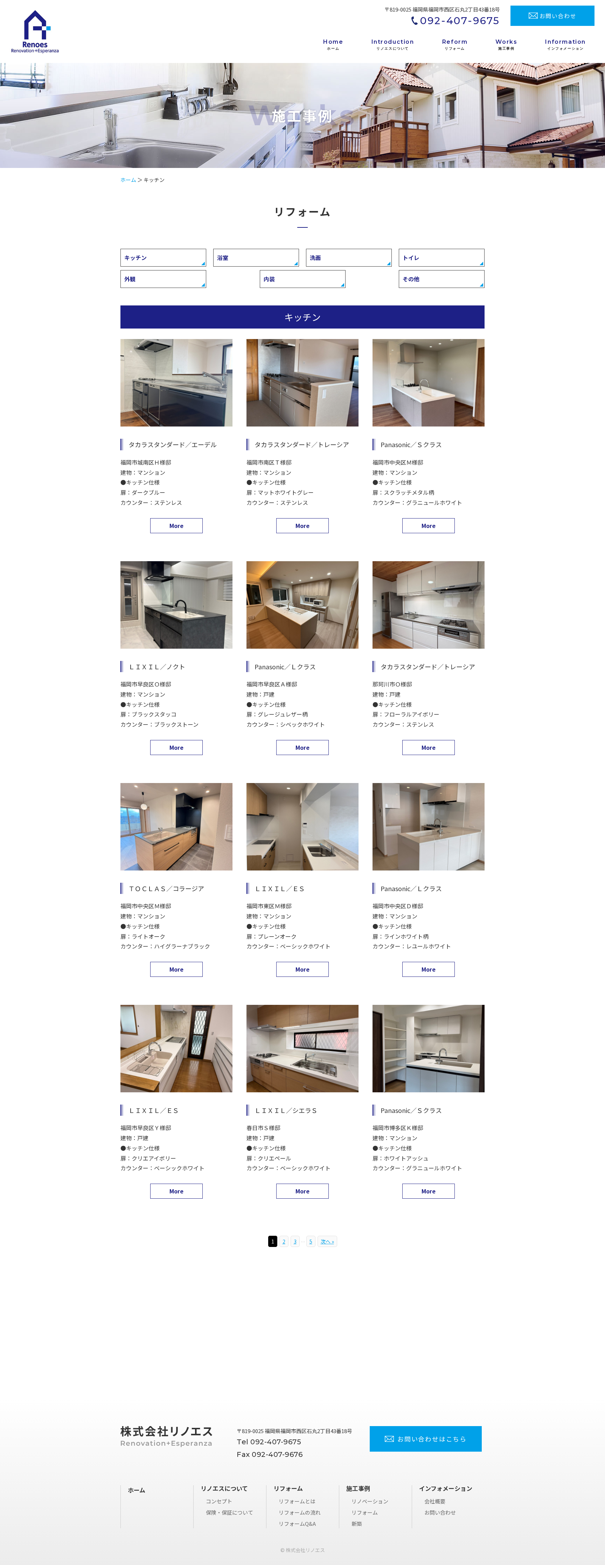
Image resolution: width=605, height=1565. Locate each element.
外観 (129, 279)
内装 (269, 279)
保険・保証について (229, 1512)
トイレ (411, 257)
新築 (357, 1523)
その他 (411, 279)
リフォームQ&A (297, 1523)
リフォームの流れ (300, 1512)
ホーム (128, 179)
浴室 (222, 257)
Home (333, 44)
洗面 (315, 257)
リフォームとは (297, 1501)
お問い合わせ (440, 1512)
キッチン (135, 257)
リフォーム (365, 1512)
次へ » (327, 1241)
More (176, 525)
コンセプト (219, 1501)
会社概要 (434, 1501)
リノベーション (370, 1501)
